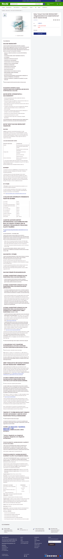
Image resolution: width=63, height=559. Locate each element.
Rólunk (22, 540)
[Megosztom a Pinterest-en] (55, 20)
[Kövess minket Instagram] (26, 556)
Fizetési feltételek (37, 540)
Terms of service (36, 546)
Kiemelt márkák (8, 7)
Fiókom (48, 4)
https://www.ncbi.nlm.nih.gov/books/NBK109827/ (13, 329)
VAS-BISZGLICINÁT (12, 426)
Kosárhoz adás (40, 33)
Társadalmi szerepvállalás (24, 541)
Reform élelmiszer (16, 7)
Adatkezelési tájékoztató (38, 543)
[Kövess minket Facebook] (24, 556)
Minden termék (8, 10)
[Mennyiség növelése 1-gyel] (44, 30)
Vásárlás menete (37, 544)
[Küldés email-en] (59, 20)
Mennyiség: (35, 30)
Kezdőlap (3, 7)
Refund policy (36, 547)
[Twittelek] (57, 20)
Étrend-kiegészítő (24, 7)
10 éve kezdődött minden (24, 543)
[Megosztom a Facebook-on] (53, 20)
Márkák (39, 7)
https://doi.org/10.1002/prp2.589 (11, 320)
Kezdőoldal (3, 10)
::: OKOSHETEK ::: (45, 7)
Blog (35, 7)
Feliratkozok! (52, 544)
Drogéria (31, 7)
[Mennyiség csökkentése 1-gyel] (39, 30)
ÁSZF (35, 541)
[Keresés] (44, 4)
